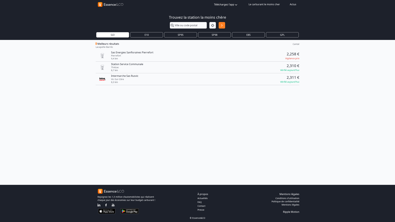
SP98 (214, 35)
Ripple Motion (291, 212)
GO (113, 35)
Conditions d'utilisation (287, 198)
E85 (248, 35)
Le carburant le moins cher (264, 4)
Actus (293, 4)
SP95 (180, 35)
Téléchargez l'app (224, 4)
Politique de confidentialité (285, 201)
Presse (201, 209)
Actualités (203, 198)
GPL (282, 35)
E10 (147, 35)
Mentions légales (290, 204)
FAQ (200, 202)
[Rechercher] (222, 25)
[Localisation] (212, 25)
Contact (201, 205)
